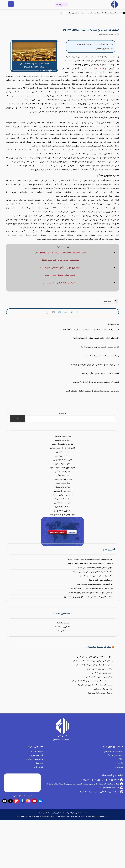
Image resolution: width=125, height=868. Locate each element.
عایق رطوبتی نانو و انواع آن (102, 673)
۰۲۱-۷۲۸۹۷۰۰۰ (61, 5)
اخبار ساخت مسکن (62, 483)
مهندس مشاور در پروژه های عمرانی (100, 669)
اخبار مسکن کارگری (62, 506)
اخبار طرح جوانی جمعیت (62, 495)
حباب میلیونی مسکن (104, 48)
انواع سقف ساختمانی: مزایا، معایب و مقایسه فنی (95, 657)
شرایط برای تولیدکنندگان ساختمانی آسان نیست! (60, 267)
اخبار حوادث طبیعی (62, 491)
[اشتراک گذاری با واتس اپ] (65, 312)
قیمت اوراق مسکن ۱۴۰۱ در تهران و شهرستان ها (95, 685)
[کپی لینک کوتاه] (47, 312)
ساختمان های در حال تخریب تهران (100, 693)
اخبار (119, 13)
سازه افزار (119, 767)
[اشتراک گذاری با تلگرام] (59, 312)
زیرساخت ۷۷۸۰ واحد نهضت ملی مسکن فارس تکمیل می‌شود (90, 563)
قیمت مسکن (109, 13)
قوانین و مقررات (36, 755)
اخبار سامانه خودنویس (62, 459)
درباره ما (39, 763)
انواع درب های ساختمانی (103, 689)
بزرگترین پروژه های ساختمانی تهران (99, 677)
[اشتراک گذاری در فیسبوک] (77, 312)
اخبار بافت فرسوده (62, 440)
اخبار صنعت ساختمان (63, 436)
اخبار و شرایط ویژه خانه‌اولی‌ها (62, 514)
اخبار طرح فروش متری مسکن (62, 448)
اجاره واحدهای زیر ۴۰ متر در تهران (100, 580)
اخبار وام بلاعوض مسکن (63, 479)
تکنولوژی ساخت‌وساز (62, 510)
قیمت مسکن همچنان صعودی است (60, 275)
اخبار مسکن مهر (62, 452)
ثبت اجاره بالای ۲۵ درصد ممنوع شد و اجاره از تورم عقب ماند (91, 592)
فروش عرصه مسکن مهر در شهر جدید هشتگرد (60, 260)
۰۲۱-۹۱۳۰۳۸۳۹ (113, 780)
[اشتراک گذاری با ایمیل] (53, 312)
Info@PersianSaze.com (109, 788)
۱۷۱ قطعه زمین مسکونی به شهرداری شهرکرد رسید (95, 584)
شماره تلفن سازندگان (114, 755)
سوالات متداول (36, 751)
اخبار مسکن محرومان (62, 499)
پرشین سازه (100, 68)
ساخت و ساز (62, 630)
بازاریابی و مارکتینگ (62, 627)
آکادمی (120, 763)
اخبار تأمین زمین (62, 455)
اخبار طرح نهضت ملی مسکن (62, 444)
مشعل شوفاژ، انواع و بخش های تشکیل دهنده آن (94, 665)
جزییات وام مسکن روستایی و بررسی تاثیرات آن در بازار (92, 681)
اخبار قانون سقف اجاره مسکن (62, 467)
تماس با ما (38, 767)
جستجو (62, 413)
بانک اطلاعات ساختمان (113, 751)
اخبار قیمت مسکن (62, 471)
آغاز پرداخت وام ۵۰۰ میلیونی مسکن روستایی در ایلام (93, 572)
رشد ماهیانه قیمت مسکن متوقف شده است (95, 44)
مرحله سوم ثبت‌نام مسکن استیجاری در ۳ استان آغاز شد (92, 588)
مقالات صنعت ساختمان (98, 647)
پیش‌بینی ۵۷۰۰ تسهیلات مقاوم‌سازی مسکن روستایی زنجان (90, 559)
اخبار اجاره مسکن (62, 463)
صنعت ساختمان (62, 623)
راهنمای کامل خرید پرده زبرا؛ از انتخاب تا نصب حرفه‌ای (93, 661)
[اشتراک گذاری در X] (71, 312)
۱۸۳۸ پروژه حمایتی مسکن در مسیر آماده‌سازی (96, 576)
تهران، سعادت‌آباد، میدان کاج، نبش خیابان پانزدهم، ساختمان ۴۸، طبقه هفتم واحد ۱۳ (83, 784)
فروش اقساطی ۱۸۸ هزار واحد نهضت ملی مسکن (95, 567)
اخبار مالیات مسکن (63, 487)
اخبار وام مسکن (62, 475)
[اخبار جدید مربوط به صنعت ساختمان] (114, 4)
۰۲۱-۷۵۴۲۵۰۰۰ (99, 780)
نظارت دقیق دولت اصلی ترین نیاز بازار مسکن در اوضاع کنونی (60, 252)
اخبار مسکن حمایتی (62, 502)
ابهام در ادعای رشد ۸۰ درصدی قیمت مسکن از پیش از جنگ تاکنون (88, 597)
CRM (121, 759)
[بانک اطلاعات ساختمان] (124, 13)
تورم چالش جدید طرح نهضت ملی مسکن (60, 282)
